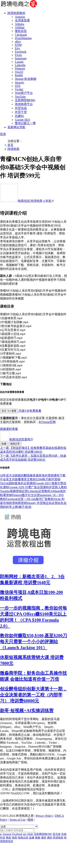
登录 (3, 134)
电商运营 (23, 837)
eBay (18, 41)
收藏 (3, 443)
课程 (9, 428)
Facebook (20, 51)
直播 (31, 837)
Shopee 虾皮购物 (25, 78)
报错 (30, 819)
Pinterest (20, 68)
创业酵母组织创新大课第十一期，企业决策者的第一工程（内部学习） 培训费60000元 (33, 694)
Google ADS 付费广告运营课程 (29, 487)
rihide (30, 834)
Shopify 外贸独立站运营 (42, 503)
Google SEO (22, 119)
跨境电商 (13, 148)
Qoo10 (19, 71)
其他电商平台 (24, 104)
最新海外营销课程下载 (51, 475)
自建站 (19, 116)
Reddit (19, 75)
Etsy (17, 48)
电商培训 (24, 200)
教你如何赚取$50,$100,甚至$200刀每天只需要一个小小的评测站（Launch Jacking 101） (33, 641)
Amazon (20, 16)
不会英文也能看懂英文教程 (18, 479)
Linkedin (20, 65)
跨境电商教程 (16, 13)
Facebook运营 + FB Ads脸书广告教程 (30, 499)
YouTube (20, 96)
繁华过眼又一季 (25, 123)
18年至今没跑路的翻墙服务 (18, 475)
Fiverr (18, 55)
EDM (18, 44)
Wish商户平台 (24, 92)
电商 (14, 837)
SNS (17, 86)
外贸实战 (21, 108)
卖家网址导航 (16, 127)
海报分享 (15, 443)
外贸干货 (21, 112)
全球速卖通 (22, 20)
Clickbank (21, 34)
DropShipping (23, 38)
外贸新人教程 (58, 487)
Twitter (19, 89)
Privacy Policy (44, 815)
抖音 (2, 837)
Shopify (19, 82)
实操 (63, 834)
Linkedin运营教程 (39, 491)
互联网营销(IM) (25, 100)
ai (1, 834)
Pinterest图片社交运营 (26, 495)
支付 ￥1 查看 (8, 411)
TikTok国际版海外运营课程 (17, 483)
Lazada (19, 61)
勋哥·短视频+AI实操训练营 (27, 710)
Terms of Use (17, 819)
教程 (8, 837)
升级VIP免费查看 (29, 410)
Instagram (20, 58)
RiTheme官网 (47, 422)
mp (24, 834)
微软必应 (21, 31)
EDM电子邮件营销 (48, 479)
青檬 (15, 428)
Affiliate (20, 27)
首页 (10, 145)
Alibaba (19, 24)
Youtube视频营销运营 (14, 491)
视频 (3, 428)
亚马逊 (56, 834)
